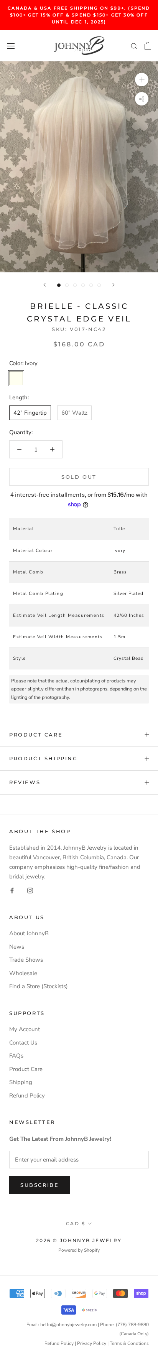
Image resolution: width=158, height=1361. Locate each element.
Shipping (20, 1082)
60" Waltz (74, 413)
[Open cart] (148, 45)
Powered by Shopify (79, 1250)
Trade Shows (26, 960)
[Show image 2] (67, 285)
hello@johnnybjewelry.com (68, 1324)
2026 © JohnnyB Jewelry (79, 1240)
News (16, 947)
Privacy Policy (91, 1343)
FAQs (16, 1055)
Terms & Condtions (129, 1343)
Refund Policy (27, 1095)
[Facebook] (12, 890)
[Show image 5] (91, 285)
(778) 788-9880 (132, 1324)
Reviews (24, 782)
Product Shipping (43, 758)
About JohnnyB (29, 933)
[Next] (113, 285)
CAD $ (75, 1223)
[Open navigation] (11, 46)
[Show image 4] (83, 285)
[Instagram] (30, 890)
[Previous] (44, 285)
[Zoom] (141, 79)
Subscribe (39, 1185)
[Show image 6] (99, 285)
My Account (24, 1029)
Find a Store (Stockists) (38, 986)
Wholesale (23, 973)
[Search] (134, 46)
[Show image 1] (59, 285)
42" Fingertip (30, 413)
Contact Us (23, 1042)
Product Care (36, 735)
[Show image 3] (75, 285)
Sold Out (79, 477)
